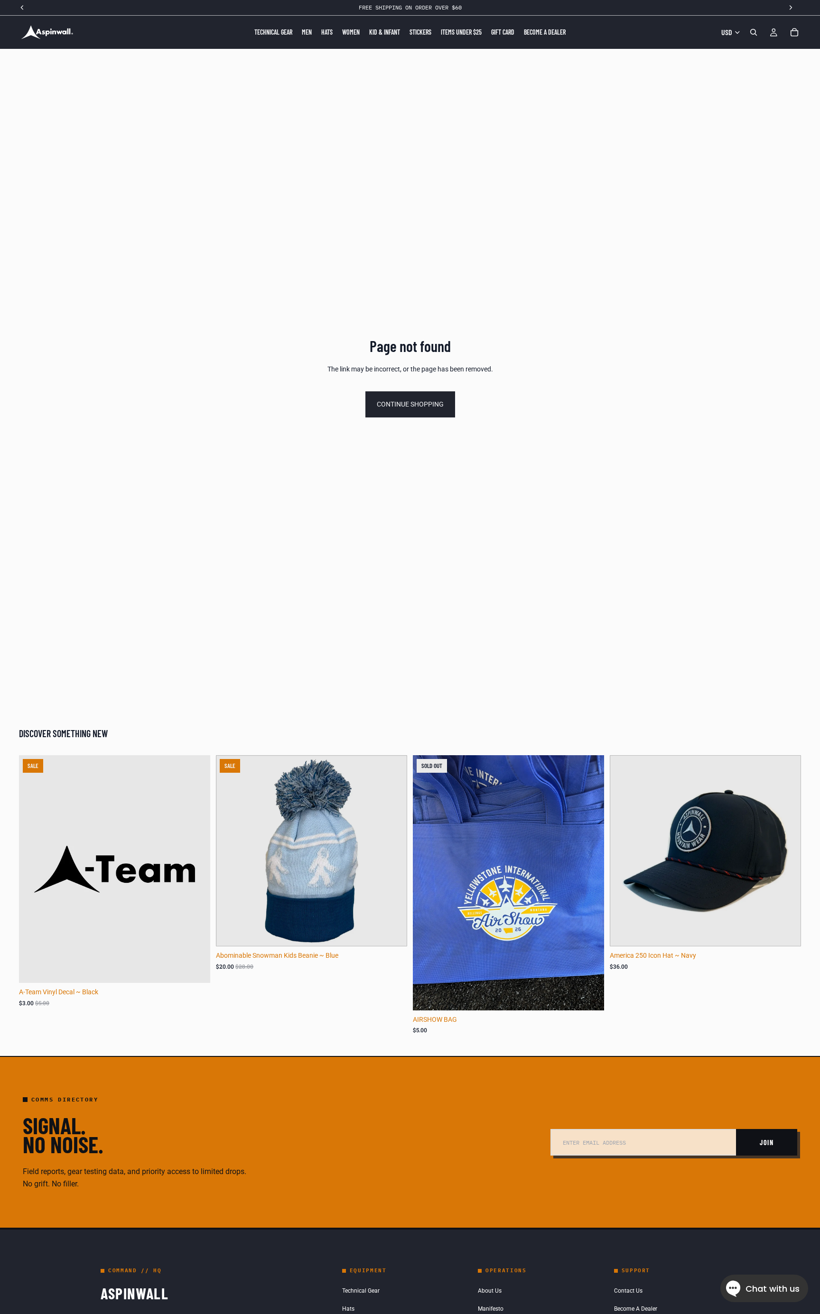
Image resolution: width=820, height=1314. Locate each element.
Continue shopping (410, 404)
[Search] (753, 32)
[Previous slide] (624, 851)
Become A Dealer (635, 1308)
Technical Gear (361, 1290)
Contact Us (628, 1290)
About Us (490, 1290)
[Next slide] (787, 851)
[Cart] (794, 32)
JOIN (766, 1142)
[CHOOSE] (786, 932)
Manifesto (490, 1308)
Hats (348, 1308)
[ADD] (195, 968)
